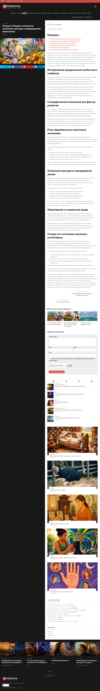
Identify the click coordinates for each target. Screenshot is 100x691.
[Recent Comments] (91, 381)
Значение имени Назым (53, 619)
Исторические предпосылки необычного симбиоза (65, 39)
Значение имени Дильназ (61, 402)
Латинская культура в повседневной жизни (63, 45)
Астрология (31, 13)
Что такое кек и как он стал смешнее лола (58, 604)
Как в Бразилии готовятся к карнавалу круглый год (63, 557)
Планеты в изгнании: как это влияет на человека (59, 606)
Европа (38, 13)
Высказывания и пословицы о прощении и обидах (60, 612)
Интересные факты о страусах (58, 490)
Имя (50, 347)
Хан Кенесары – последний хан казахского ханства (60, 621)
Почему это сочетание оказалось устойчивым (64, 49)
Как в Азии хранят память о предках (59, 523)
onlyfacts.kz (50, 631)
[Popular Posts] (66, 381)
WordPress (13, 687)
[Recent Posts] (53, 381)
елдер (50, 29)
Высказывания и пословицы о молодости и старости (68, 410)
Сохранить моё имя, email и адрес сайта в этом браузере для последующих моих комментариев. (72, 359)
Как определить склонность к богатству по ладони (60, 608)
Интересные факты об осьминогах (56, 614)
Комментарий (53, 336)
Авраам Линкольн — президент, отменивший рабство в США (62, 616)
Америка (24, 13)
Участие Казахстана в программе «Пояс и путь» (67, 418)
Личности (83, 13)
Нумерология (64, 13)
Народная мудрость (77, 17)
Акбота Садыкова (56, 24)
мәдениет (54, 29)
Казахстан (13, 13)
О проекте (10, 1)
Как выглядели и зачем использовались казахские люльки (65, 456)
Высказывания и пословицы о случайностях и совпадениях (70, 386)
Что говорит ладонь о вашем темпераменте (61, 591)
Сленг (77, 13)
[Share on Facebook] (17, 67)
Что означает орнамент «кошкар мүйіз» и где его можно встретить (64, 610)
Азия (19, 13)
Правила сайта (18, 1)
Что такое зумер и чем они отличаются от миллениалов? (69, 394)
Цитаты (49, 13)
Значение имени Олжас (53, 617)
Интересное (55, 13)
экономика (60, 29)
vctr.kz (48, 637)
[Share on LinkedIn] (39, 67)
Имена (44, 13)
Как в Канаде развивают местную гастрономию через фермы (71, 324)
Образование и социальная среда (60, 47)
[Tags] (78, 381)
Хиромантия (87, 17)
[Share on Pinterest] (28, 67)
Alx (21, 687)
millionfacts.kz (51, 635)
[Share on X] (5, 67)
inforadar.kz (50, 633)
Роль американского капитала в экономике (63, 43)
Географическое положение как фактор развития (64, 41)
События (72, 13)
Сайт (50, 352)
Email (75, 347)
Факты (89, 13)
